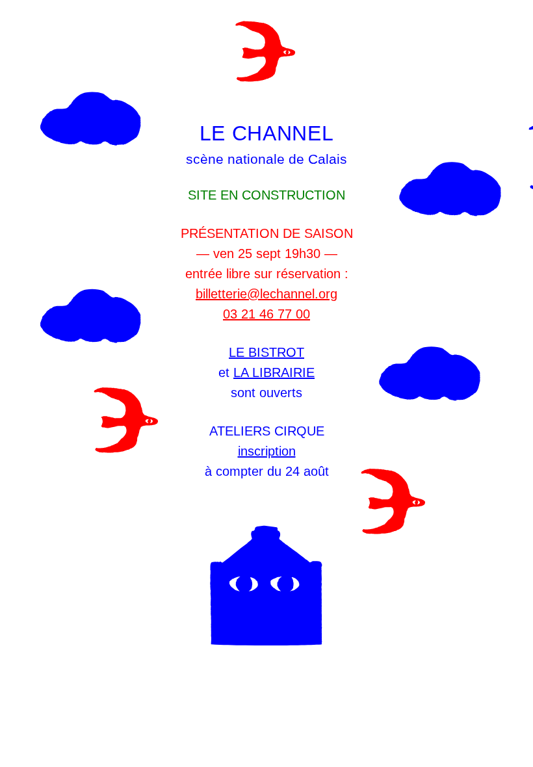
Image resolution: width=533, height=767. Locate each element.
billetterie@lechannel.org (266, 294)
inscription (267, 451)
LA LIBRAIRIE (274, 372)
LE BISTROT (266, 352)
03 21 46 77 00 (266, 314)
